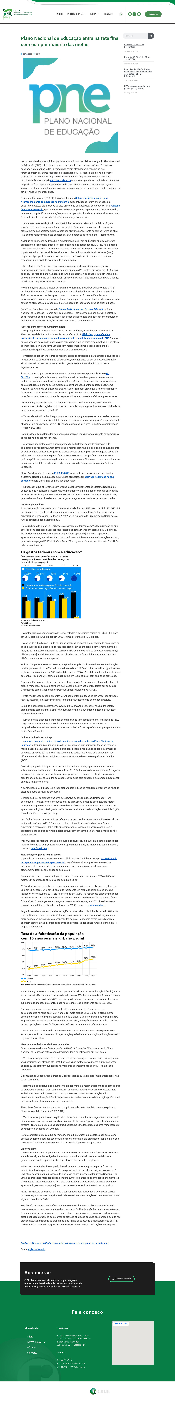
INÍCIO (59, 14)
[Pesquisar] (151, 36)
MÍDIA (93, 14)
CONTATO (108, 14)
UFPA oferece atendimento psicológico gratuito (137, 87)
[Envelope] (139, 14)
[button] (121, 14)
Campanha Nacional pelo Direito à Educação (81, 309)
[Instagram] (134, 14)
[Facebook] (130, 14)
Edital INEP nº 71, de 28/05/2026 (134, 46)
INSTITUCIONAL (75, 14)
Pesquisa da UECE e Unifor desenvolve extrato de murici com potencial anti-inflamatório (138, 72)
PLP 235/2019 (61, 473)
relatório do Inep (39, 848)
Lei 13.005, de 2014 (60, 180)
